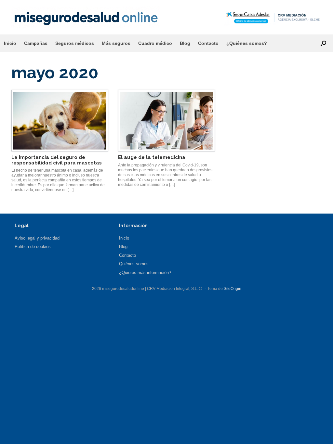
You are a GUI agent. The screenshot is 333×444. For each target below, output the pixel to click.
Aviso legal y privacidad (37, 238)
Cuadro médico (155, 43)
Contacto (208, 43)
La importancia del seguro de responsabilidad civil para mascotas (56, 160)
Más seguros (116, 43)
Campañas (35, 43)
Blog (185, 43)
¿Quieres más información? (145, 272)
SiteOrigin (232, 289)
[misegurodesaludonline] (85, 17)
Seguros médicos (74, 43)
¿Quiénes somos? (246, 43)
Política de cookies (33, 246)
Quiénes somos (134, 263)
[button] (323, 43)
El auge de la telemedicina (151, 157)
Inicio (10, 43)
